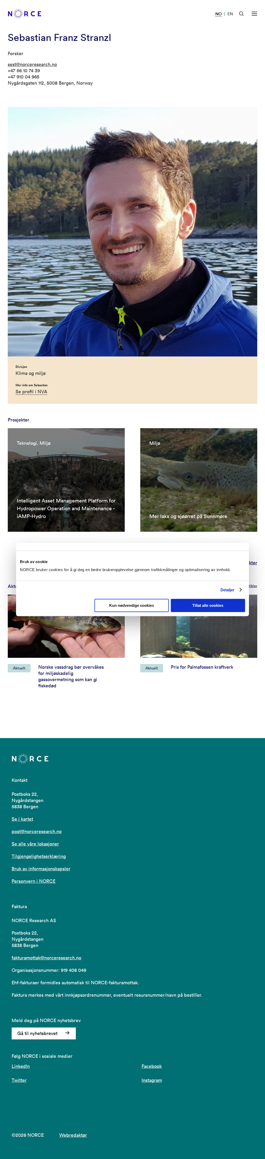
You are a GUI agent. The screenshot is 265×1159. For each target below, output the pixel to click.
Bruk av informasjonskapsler (41, 869)
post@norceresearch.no (37, 831)
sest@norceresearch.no (32, 64)
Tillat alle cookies (207, 605)
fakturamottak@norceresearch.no (46, 958)
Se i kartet (22, 819)
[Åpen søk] (241, 13)
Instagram (152, 1080)
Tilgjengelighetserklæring (39, 856)
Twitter (19, 1080)
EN (230, 13)
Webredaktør (73, 1135)
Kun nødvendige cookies (131, 605)
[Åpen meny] (254, 14)
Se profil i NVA (31, 392)
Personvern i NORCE (33, 881)
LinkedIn (21, 1066)
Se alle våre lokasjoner (35, 844)
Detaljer (227, 590)
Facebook (152, 1066)
